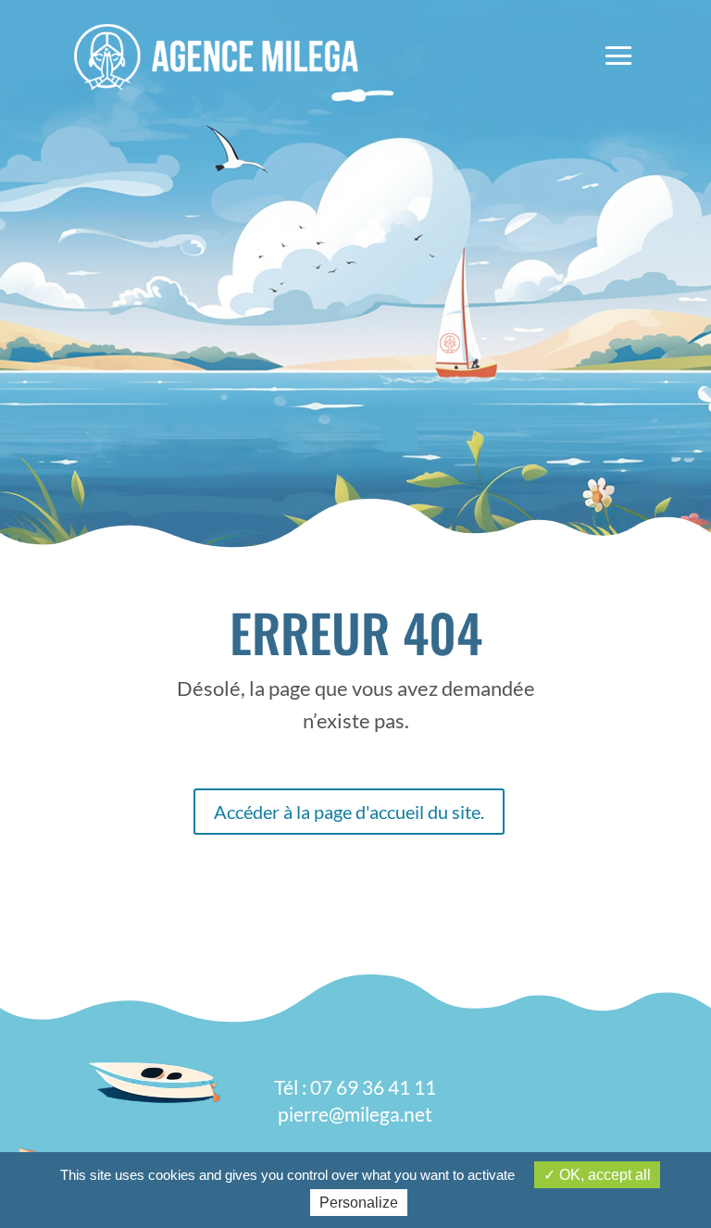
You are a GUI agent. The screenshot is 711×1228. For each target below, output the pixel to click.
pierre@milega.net (355, 1113)
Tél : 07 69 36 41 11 (355, 1086)
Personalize (358, 1202)
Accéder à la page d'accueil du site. (349, 811)
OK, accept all (603, 1175)
